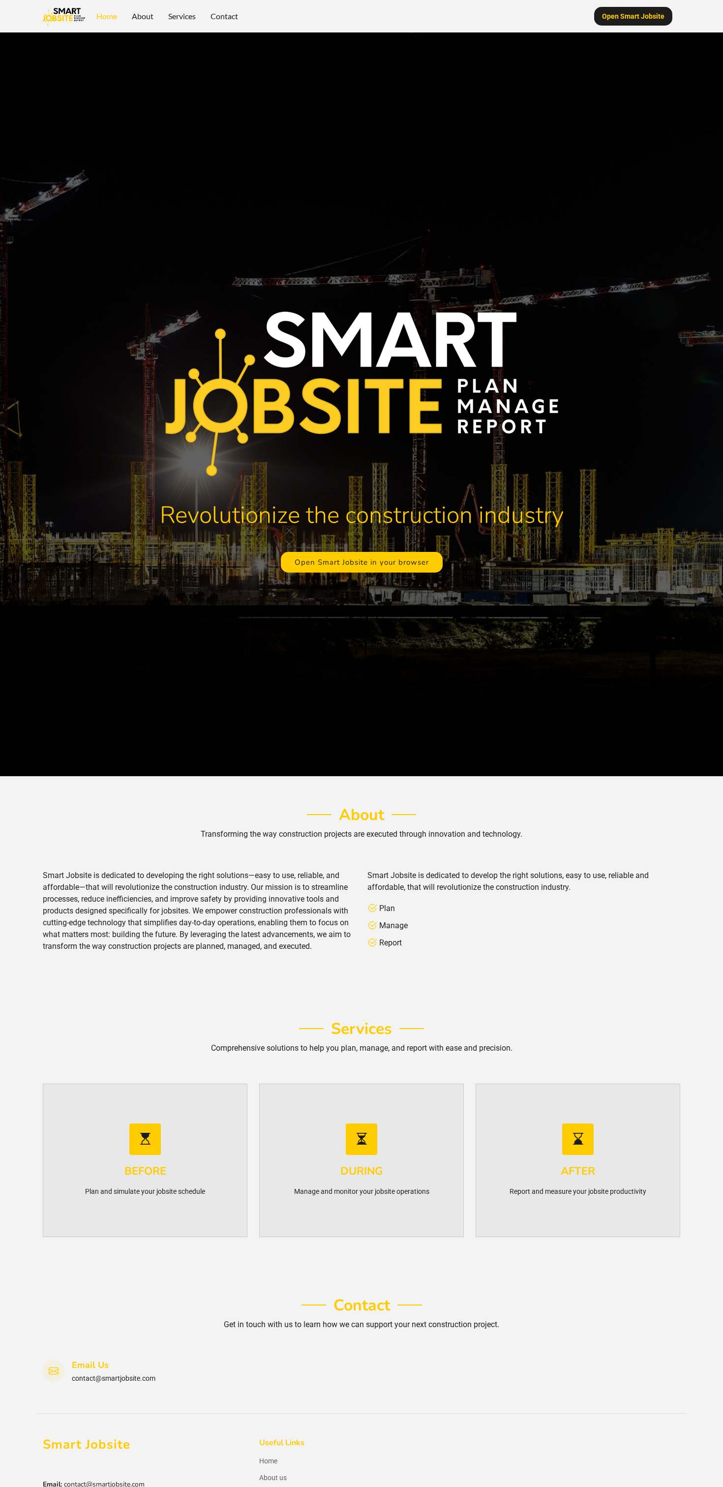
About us (273, 1477)
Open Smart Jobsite (633, 16)
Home (106, 16)
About (142, 16)
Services (182, 16)
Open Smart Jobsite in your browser (362, 562)
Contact (224, 16)
